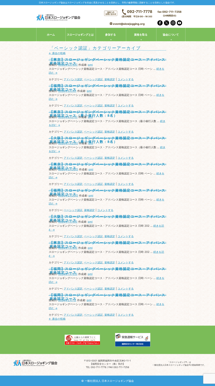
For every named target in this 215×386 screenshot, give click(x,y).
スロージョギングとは (80, 34)
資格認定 (109, 79)
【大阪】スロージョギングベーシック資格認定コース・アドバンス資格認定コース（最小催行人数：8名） (107, 140)
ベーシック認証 (93, 79)
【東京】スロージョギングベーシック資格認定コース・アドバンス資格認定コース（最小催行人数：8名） (107, 113)
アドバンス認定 (73, 79)
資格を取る (140, 34)
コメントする (126, 79)
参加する (110, 34)
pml (90, 64)
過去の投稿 (57, 53)
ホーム (51, 34)
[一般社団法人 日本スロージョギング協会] (59, 17)
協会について (171, 34)
